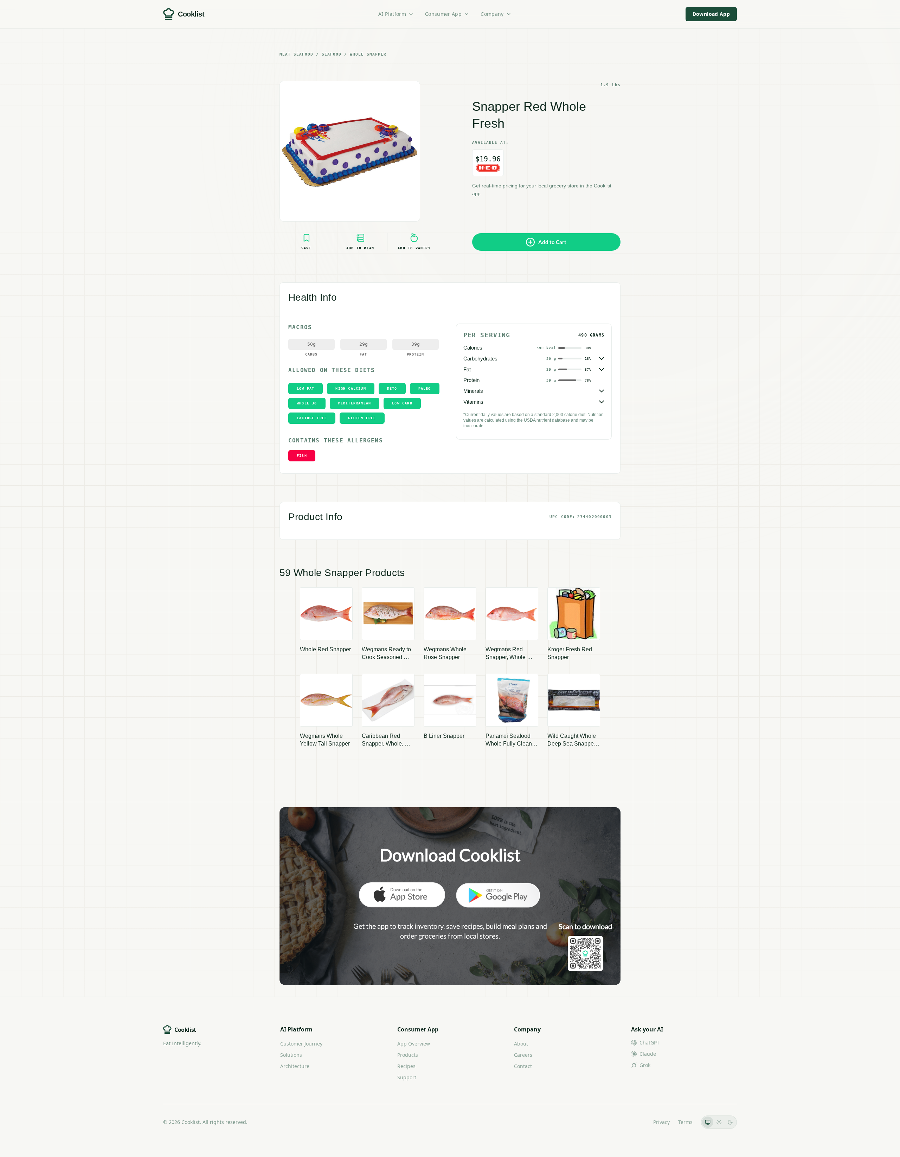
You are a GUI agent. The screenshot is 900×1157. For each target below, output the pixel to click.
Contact (523, 1066)
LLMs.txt (635, 1122)
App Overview (413, 1043)
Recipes (406, 1066)
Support (406, 1077)
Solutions (291, 1054)
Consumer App (443, 14)
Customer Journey (301, 1043)
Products (407, 1054)
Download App (711, 14)
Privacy (661, 1122)
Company (492, 14)
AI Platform (392, 14)
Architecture (294, 1066)
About (521, 1043)
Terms (685, 1122)
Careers (523, 1054)
